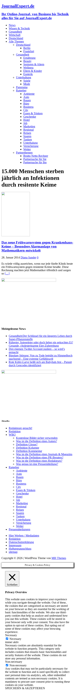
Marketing (29, 126)
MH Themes (59, 558)
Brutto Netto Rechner (35, 155)
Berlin (26, 48)
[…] (7, 273)
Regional (28, 129)
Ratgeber (21, 90)
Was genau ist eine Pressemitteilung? (37, 464)
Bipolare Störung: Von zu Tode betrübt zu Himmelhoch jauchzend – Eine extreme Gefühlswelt (40, 357)
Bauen (27, 100)
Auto (26, 97)
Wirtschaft (14, 34)
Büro (26, 103)
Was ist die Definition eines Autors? (36, 441)
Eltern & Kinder (32, 70)
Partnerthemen (24, 152)
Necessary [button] (11, 635)
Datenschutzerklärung (21, 542)
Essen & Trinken (33, 113)
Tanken (27, 139)
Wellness (28, 67)
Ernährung (29, 57)
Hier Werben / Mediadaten (24, 535)
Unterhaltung (23, 77)
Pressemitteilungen (19, 529)
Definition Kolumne (27, 447)
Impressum (15, 545)
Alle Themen (16, 41)
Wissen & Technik (19, 28)
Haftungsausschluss (20, 548)
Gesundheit (15, 31)
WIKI (12, 434)
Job (25, 123)
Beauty (27, 61)
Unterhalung (30, 142)
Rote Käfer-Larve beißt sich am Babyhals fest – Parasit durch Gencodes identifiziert (40, 363)
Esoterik (28, 74)
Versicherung (30, 146)
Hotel (26, 119)
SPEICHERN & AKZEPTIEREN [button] (25, 688)
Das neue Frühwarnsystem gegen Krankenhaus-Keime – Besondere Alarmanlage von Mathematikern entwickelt (37, 246)
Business (28, 106)
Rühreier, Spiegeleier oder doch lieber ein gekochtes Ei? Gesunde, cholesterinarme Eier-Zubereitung (41, 344)
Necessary (15, 638)
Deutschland (16, 38)
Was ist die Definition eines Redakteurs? (39, 460)
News (12, 25)
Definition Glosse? (27, 444)
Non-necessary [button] (13, 661)
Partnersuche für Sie (34, 159)
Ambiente (29, 93)
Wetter (27, 149)
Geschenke (29, 116)
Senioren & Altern (33, 64)
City (25, 110)
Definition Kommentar (29, 451)
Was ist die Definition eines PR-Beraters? (39, 457)
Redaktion (15, 431)
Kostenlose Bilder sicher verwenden (37, 437)
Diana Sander (28, 257)
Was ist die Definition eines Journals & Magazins (44, 454)
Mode (26, 83)
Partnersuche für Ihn (35, 162)
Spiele (26, 80)
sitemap (13, 551)
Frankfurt (28, 51)
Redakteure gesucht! (20, 428)
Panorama (21, 87)
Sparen (27, 136)
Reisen (27, 132)
